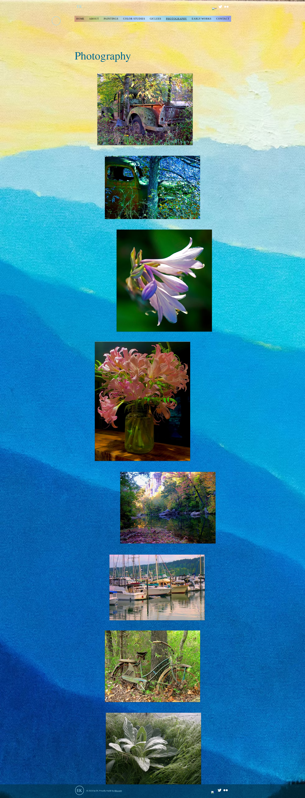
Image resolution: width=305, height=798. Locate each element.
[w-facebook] (214, 9)
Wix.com (118, 790)
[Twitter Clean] (220, 6)
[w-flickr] (226, 6)
